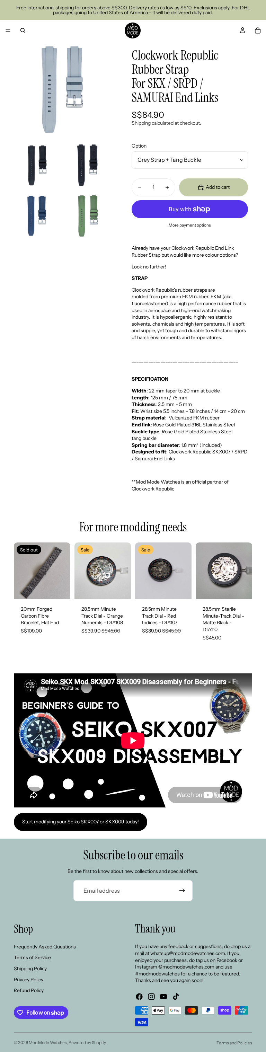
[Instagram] (151, 996)
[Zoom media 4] (37, 216)
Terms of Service (32, 958)
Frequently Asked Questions (45, 947)
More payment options (190, 225)
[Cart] (257, 30)
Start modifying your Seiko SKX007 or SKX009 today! (80, 822)
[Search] (22, 30)
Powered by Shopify (87, 1042)
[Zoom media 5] (87, 216)
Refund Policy (29, 990)
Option (139, 146)
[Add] (120, 588)
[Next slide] (62, 570)
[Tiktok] (176, 996)
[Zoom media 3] (87, 165)
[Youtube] (163, 996)
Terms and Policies (234, 1042)
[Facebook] (139, 996)
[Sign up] (182, 890)
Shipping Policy (30, 968)
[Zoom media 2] (37, 165)
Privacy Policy (28, 979)
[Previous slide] (21, 570)
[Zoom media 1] (62, 89)
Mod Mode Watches (48, 1042)
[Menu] (8, 30)
